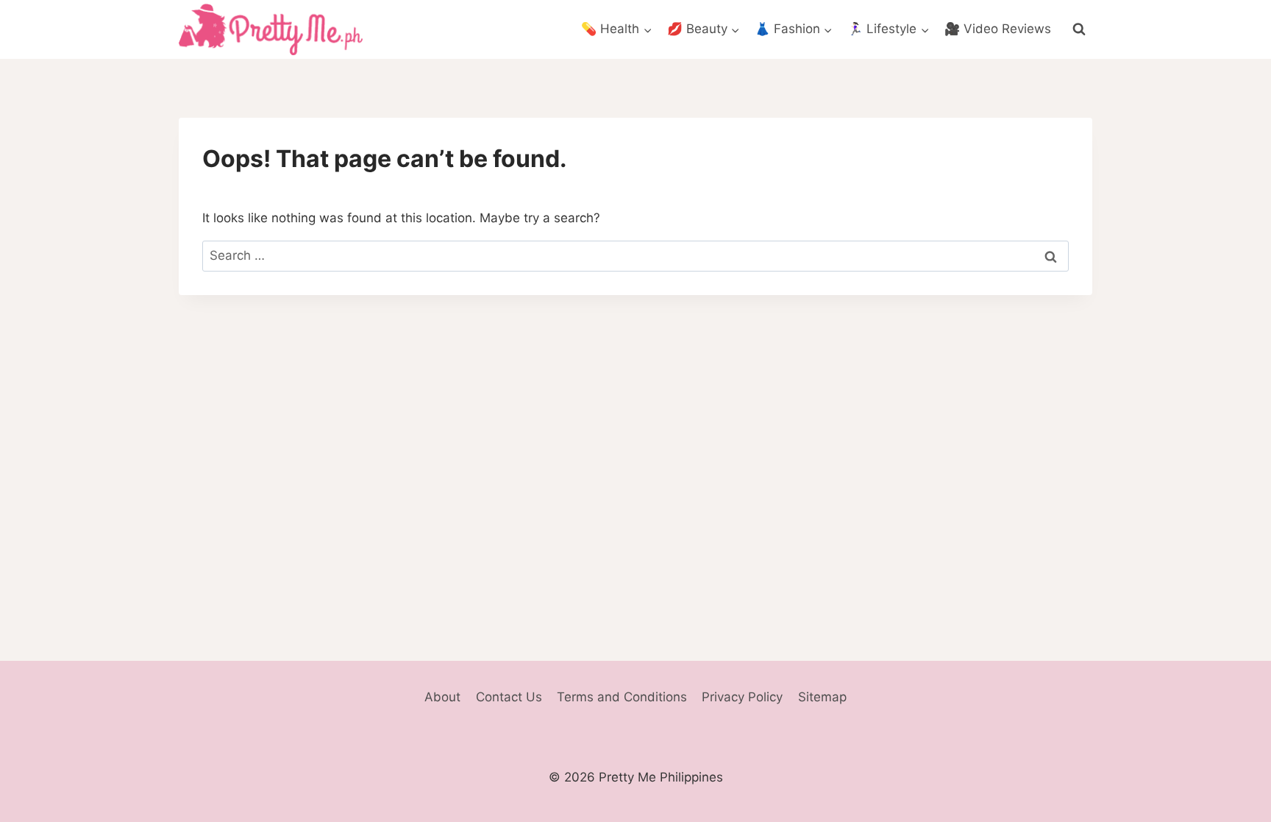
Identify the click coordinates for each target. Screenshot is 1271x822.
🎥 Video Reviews (997, 28)
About (442, 697)
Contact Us (509, 697)
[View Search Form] (1079, 29)
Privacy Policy (742, 697)
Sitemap (822, 697)
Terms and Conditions (622, 697)
